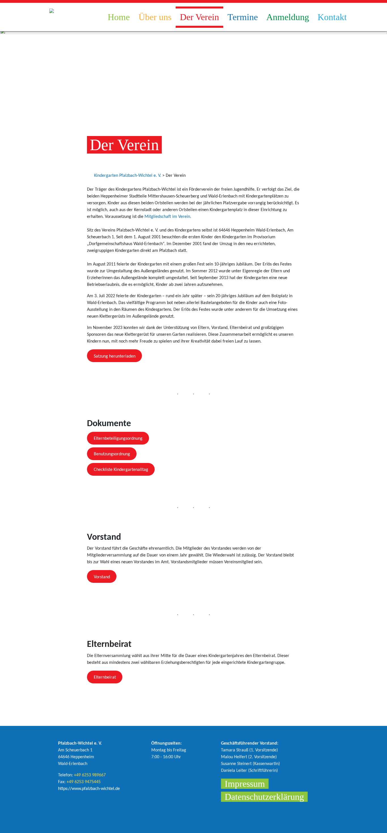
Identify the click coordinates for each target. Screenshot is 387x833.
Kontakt (332, 17)
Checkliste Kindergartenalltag (121, 470)
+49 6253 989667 (90, 775)
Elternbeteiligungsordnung (118, 438)
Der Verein (199, 17)
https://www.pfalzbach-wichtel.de (89, 789)
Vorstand (102, 577)
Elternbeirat (105, 677)
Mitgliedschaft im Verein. (167, 216)
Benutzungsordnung (112, 454)
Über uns (155, 17)
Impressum (245, 784)
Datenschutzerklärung (264, 797)
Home (119, 17)
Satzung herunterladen (114, 356)
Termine (242, 17)
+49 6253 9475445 (84, 782)
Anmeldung (287, 17)
